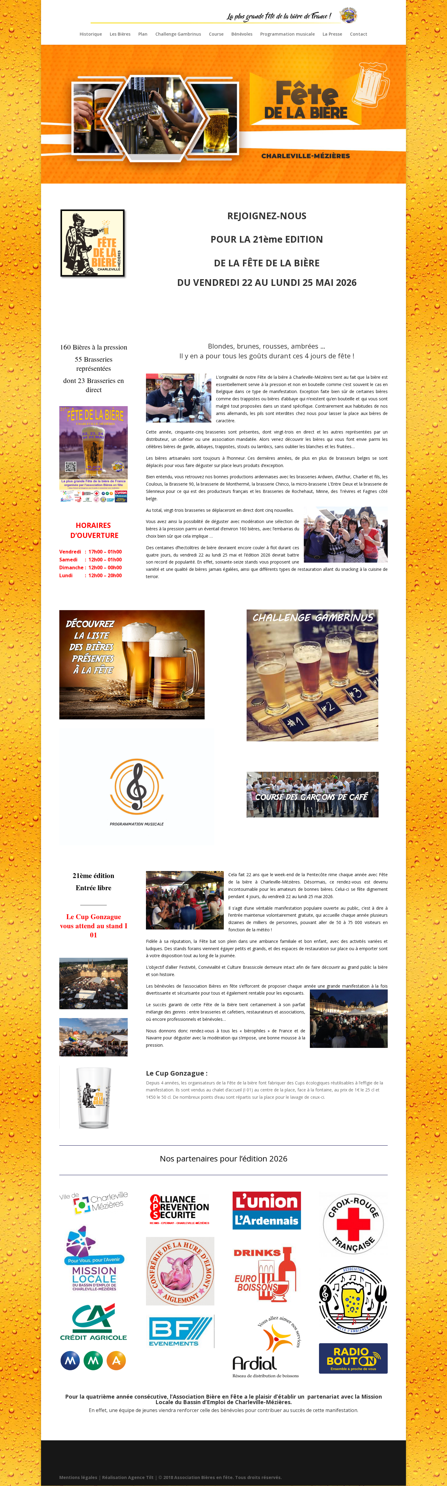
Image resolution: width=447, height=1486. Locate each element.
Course (216, 34)
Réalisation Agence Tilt (128, 1477)
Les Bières (120, 34)
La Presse (332, 34)
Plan (142, 34)
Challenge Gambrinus (178, 34)
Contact (358, 34)
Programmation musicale (287, 34)
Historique (91, 34)
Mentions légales (78, 1477)
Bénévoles (241, 34)
